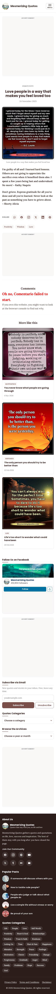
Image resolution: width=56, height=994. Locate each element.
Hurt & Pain (32, 944)
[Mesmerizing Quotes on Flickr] (21, 863)
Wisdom (20, 227)
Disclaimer (47, 982)
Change (46, 954)
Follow (25, 589)
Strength (20, 949)
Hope (29, 965)
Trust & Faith (21, 939)
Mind (44, 960)
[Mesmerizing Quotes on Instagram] (29, 217)
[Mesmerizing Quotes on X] (5, 863)
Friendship (33, 954)
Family (7, 965)
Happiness (47, 944)
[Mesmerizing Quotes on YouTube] (29, 855)
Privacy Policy (10, 982)
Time (20, 944)
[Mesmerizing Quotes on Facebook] (5, 855)
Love (31, 227)
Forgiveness (9, 960)
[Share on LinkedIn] (43, 217)
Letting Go (8, 944)
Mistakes (8, 949)
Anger (35, 960)
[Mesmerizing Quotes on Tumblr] (13, 863)
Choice (21, 954)
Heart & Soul (22, 933)
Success (40, 965)
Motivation (9, 954)
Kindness (36, 939)
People (15, 928)
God (6, 970)
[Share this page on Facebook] (49, 589)
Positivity (28, 86)
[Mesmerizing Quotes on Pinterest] (21, 855)
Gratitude (23, 960)
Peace (31, 949)
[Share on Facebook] (22, 217)
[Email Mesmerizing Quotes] (29, 863)
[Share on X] (36, 217)
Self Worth (36, 928)
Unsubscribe (44, 705)
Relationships (39, 933)
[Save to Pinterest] (50, 217)
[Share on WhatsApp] (15, 217)
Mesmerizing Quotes (22, 580)
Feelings (42, 949)
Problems (18, 965)
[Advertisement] (28, 48)
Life (5, 928)
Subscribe (18, 705)
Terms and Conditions (29, 982)
